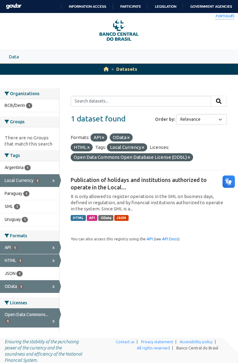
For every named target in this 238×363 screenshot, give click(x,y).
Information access (87, 6)
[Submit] (219, 101)
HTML (78, 218)
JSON (121, 218)
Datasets (126, 69)
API (92, 218)
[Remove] (103, 138)
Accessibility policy (196, 342)
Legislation (165, 6)
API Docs (170, 239)
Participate (130, 6)
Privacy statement (157, 342)
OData (106, 218)
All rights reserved (153, 348)
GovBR (13, 6)
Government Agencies (211, 6)
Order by (164, 119)
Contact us (125, 342)
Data (14, 56)
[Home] (106, 69)
